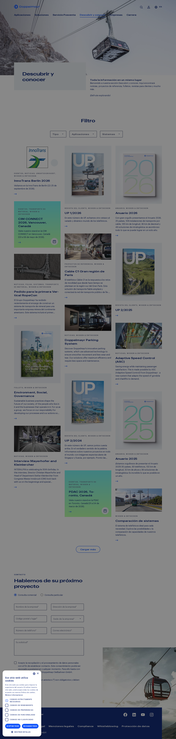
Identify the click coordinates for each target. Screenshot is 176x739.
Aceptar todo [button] (13, 726)
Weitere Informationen (14, 695)
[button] (22, 732)
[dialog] (22, 703)
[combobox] (34, 673)
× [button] (38, 673)
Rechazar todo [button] (30, 726)
